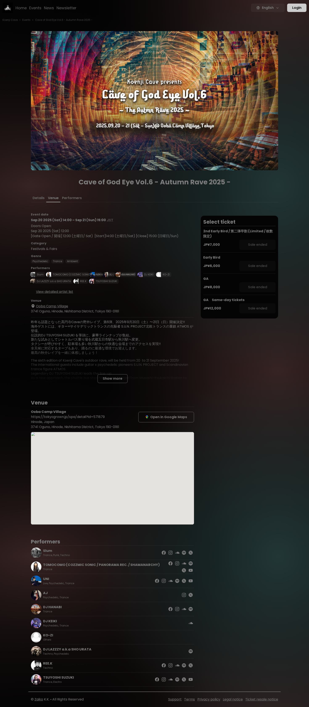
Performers (72, 198)
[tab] (38, 198)
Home (21, 8)
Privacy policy (208, 699)
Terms (189, 699)
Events (35, 8)
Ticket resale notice (261, 699)
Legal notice (233, 699)
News (49, 8)
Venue (53, 198)
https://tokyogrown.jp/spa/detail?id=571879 (68, 416)
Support (175, 699)
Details (39, 198)
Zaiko (38, 699)
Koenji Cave (10, 20)
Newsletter (67, 8)
